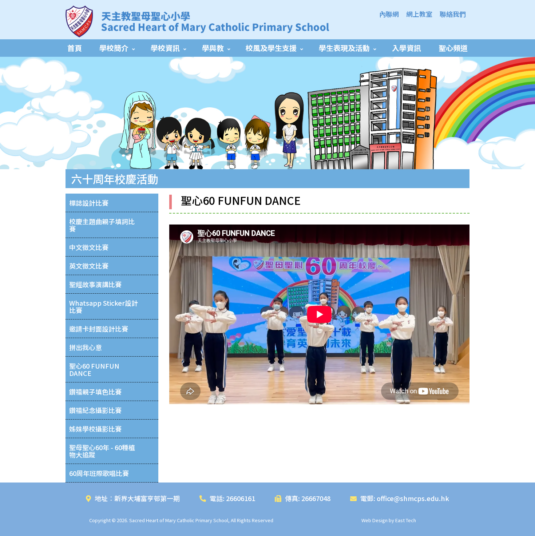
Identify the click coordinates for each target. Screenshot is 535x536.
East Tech (405, 520)
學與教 (213, 48)
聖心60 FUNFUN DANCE (94, 369)
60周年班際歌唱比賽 (99, 473)
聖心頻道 (453, 48)
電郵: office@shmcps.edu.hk (404, 498)
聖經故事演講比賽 (95, 284)
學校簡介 (113, 48)
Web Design (374, 520)
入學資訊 (406, 48)
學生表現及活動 (344, 48)
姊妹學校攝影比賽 (95, 428)
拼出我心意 (85, 347)
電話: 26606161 (232, 498)
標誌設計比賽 (88, 202)
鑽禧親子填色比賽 (95, 391)
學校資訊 (165, 48)
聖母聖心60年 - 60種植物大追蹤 (102, 450)
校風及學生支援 (271, 48)
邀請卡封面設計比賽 (98, 328)
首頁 (74, 48)
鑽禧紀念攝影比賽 (95, 410)
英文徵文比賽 (88, 265)
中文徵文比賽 (88, 247)
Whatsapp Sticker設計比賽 (103, 306)
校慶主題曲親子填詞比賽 (102, 225)
